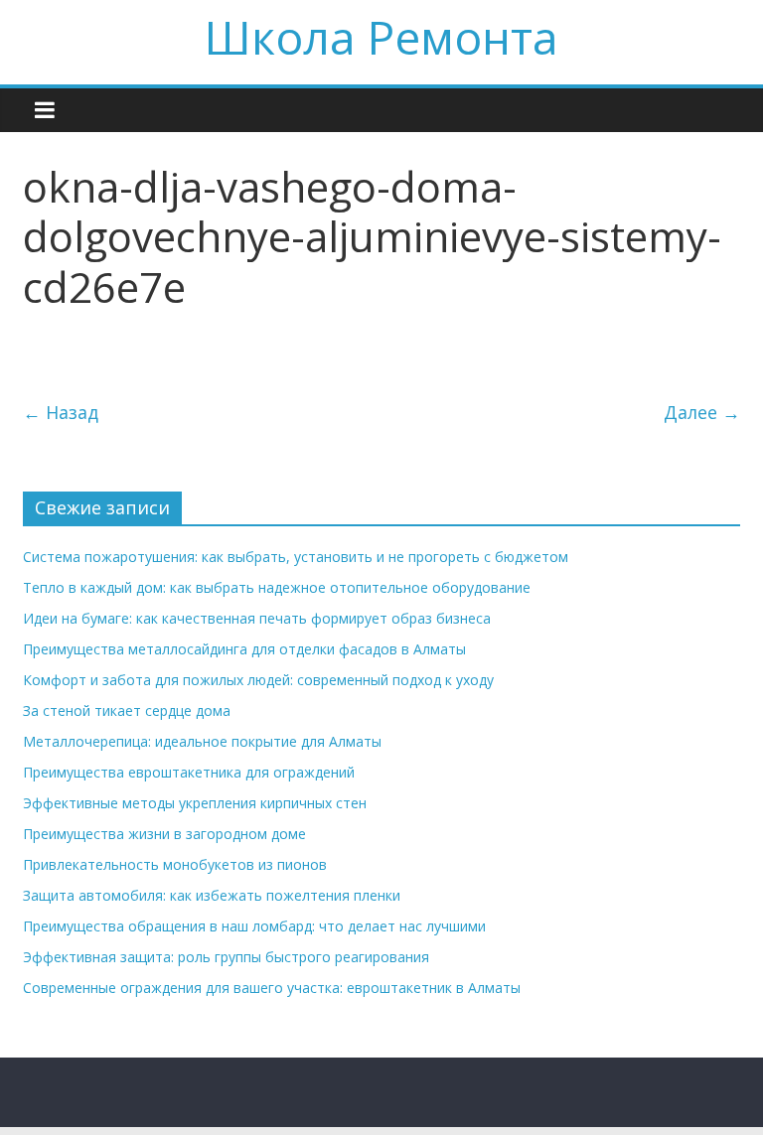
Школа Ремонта (381, 37)
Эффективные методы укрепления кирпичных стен (195, 802)
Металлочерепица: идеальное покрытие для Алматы (202, 741)
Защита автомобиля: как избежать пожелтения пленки (211, 895)
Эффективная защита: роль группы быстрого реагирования (226, 956)
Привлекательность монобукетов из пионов (175, 864)
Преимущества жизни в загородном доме (164, 833)
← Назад (60, 412)
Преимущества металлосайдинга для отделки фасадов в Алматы (244, 648)
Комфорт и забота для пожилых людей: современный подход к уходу (258, 679)
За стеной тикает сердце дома (126, 710)
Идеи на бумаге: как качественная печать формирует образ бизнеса (257, 618)
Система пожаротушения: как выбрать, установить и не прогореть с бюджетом (295, 556)
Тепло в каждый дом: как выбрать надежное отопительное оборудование (277, 587)
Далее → (702, 412)
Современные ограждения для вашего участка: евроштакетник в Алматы (272, 987)
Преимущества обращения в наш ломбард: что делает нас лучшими (254, 926)
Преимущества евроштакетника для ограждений (189, 772)
